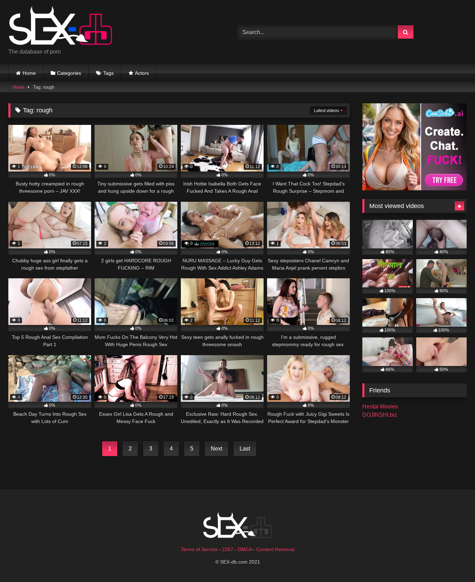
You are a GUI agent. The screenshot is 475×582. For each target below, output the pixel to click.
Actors (142, 73)
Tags (108, 73)
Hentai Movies (380, 406)
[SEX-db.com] (60, 27)
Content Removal (275, 549)
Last (245, 449)
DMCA (245, 549)
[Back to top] (453, 561)
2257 (227, 549)
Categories (69, 73)
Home (29, 73)
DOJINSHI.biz (379, 415)
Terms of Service (199, 549)
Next (216, 449)
